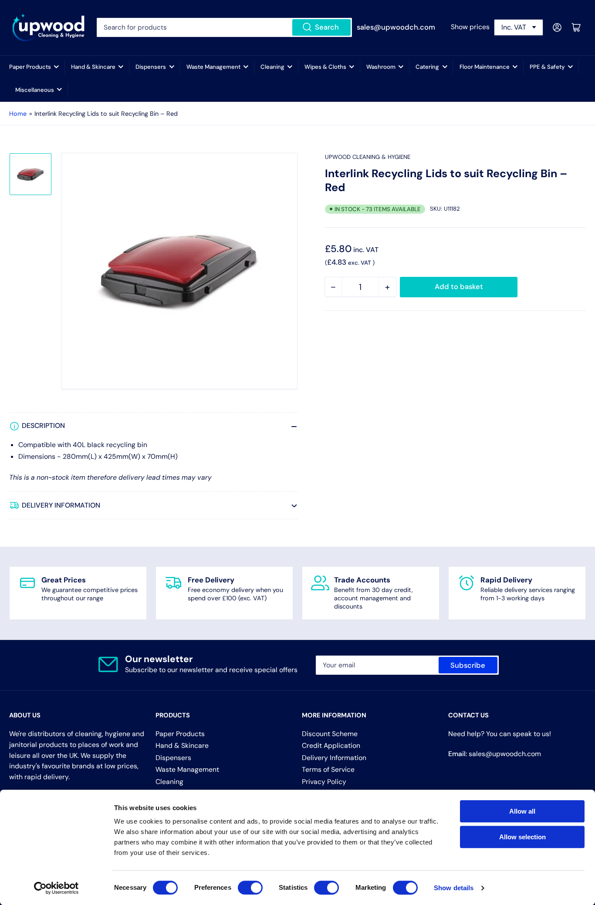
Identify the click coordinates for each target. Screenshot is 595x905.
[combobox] (224, 27)
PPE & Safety (547, 67)
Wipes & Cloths (325, 67)
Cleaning (272, 67)
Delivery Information (334, 757)
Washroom (381, 67)
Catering (427, 67)
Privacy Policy (324, 781)
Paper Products (30, 67)
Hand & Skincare (93, 67)
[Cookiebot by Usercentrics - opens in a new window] (56, 888)
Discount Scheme (330, 733)
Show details (453, 888)
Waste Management (213, 67)
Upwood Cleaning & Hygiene (367, 157)
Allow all (522, 811)
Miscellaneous (34, 90)
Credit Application (331, 745)
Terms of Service (328, 769)
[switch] (250, 888)
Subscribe (467, 665)
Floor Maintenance (485, 67)
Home (18, 114)
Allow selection (522, 837)
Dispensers (150, 67)
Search (327, 27)
